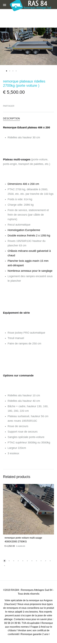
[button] (4, 560)
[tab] (28, 118)
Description (11, 118)
